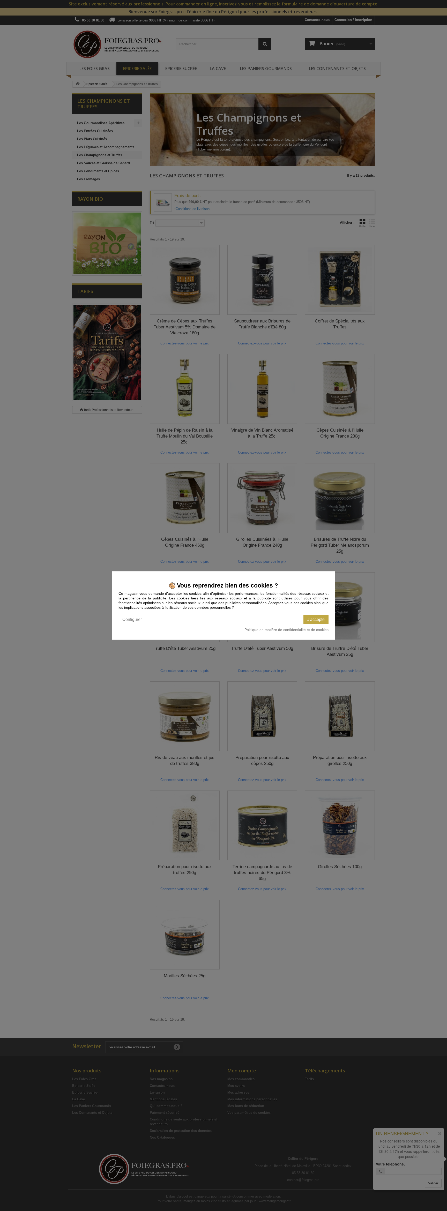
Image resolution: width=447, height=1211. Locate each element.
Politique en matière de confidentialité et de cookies (286, 630)
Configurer (132, 619)
